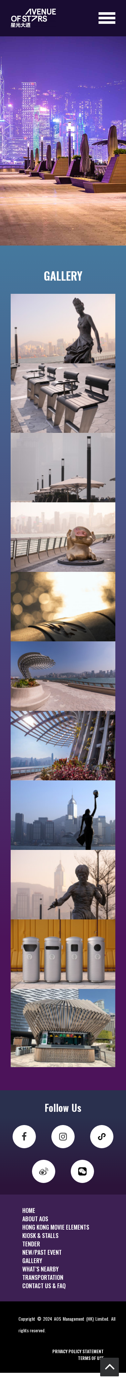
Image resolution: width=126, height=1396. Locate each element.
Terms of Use (91, 1357)
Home (28, 1210)
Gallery (32, 1260)
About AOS (35, 1219)
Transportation (42, 1277)
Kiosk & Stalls (40, 1235)
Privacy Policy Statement (78, 1351)
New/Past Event (42, 1252)
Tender (31, 1244)
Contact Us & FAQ (44, 1285)
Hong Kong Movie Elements (55, 1227)
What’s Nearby (40, 1269)
